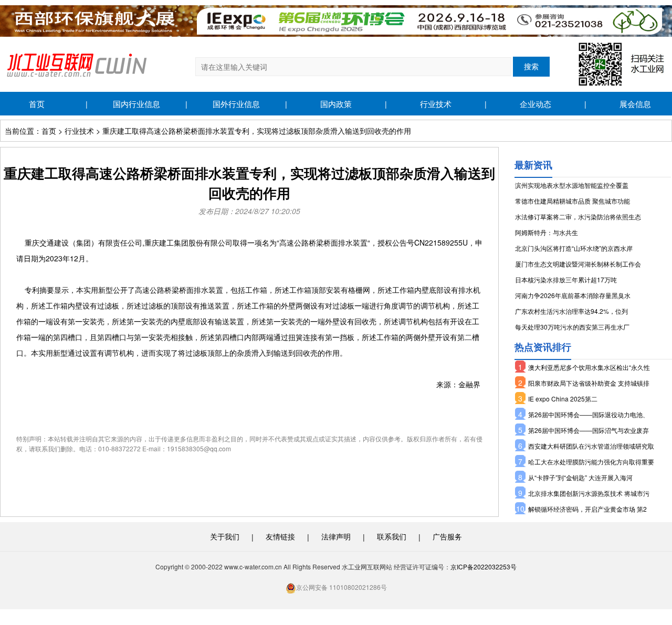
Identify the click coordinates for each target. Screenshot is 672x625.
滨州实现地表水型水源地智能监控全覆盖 (571, 185)
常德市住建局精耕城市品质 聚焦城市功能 (572, 200)
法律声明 (336, 536)
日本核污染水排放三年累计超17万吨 (566, 279)
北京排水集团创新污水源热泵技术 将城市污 (588, 493)
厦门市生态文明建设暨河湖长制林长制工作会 (578, 263)
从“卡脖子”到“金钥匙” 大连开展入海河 (580, 477)
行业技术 (436, 103)
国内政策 (336, 103)
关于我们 (224, 536)
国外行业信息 (236, 103)
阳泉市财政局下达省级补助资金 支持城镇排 (588, 382)
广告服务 (447, 536)
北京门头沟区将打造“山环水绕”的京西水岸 (574, 247)
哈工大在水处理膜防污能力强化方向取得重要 (591, 461)
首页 (37, 103)
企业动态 (535, 103)
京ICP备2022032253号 (483, 566)
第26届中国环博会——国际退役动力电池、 (588, 414)
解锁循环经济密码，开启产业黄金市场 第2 (587, 508)
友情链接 (280, 536)
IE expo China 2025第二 (562, 398)
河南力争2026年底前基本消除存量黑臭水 (573, 295)
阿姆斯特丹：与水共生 (546, 232)
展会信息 (635, 103)
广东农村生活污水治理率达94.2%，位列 (571, 310)
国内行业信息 (136, 103)
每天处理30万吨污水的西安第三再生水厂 (572, 326)
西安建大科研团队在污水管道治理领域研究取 (591, 445)
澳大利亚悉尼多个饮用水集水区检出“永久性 (589, 367)
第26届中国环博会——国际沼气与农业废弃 (588, 430)
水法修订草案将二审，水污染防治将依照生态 (578, 216)
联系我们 (391, 536)
